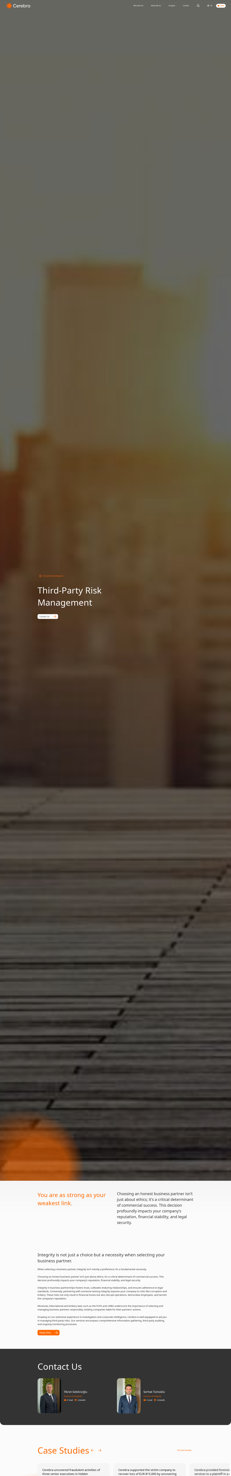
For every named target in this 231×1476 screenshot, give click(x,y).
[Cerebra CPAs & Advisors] (18, 6)
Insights (172, 5)
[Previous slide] (92, 1450)
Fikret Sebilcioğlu (75, 1392)
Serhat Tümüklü (154, 1392)
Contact (186, 5)
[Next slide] (99, 1450)
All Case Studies (184, 1450)
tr (211, 5)
